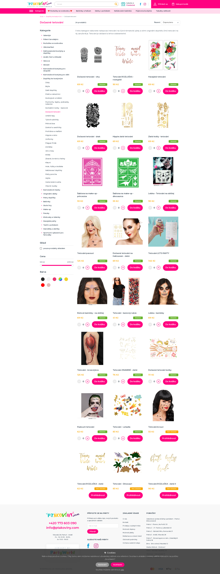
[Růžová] (54, 279)
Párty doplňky (49, 198)
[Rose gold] (49, 285)
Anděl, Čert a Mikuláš (52, 57)
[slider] (41, 265)
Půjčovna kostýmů (144, 11)
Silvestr (46, 65)
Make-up (47, 209)
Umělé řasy (50, 116)
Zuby (47, 82)
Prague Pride (50, 143)
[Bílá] (49, 279)
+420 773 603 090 (63, 523)
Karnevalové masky (51, 190)
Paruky (46, 213)
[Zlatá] (66, 279)
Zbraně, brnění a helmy (55, 159)
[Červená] (43, 285)
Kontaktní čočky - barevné (56, 108)
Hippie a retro (51, 135)
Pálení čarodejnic (50, 39)
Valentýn (47, 35)
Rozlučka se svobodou (53, 43)
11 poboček (130, 5)
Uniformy (49, 139)
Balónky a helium (83, 11)
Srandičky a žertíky (51, 229)
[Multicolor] (60, 279)
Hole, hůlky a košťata (54, 166)
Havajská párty (49, 221)
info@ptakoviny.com (62, 528)
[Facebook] (140, 4)
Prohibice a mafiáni (53, 131)
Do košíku (99, 91)
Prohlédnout (169, 438)
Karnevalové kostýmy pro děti (56, 75)
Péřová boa (50, 124)
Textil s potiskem (50, 225)
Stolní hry (47, 205)
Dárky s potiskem (102, 11)
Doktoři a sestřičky (53, 127)
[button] (161, 4)
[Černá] (43, 279)
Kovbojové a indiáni (53, 98)
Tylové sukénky (52, 120)
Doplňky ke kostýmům (53, 79)
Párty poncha (51, 174)
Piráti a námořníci (52, 94)
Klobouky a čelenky (51, 217)
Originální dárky (50, 194)
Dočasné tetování (52, 112)
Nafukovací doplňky (53, 170)
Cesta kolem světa (53, 182)
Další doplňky (51, 90)
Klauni (48, 163)
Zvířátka (48, 147)
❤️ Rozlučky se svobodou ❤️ (60, 11)
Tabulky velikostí (163, 11)
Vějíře (47, 178)
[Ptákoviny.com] (40, 4)
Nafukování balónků (123, 11)
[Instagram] (145, 4)
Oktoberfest (48, 47)
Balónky (46, 202)
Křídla (47, 155)
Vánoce (46, 61)
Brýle (47, 86)
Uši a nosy (49, 151)
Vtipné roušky (51, 186)
